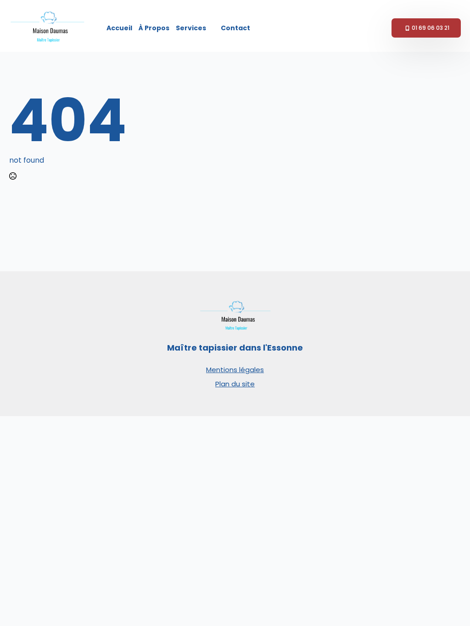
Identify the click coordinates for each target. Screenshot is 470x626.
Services (191, 28)
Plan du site (235, 384)
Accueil (119, 28)
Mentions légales (235, 369)
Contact (235, 28)
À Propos (154, 28)
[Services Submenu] (212, 28)
